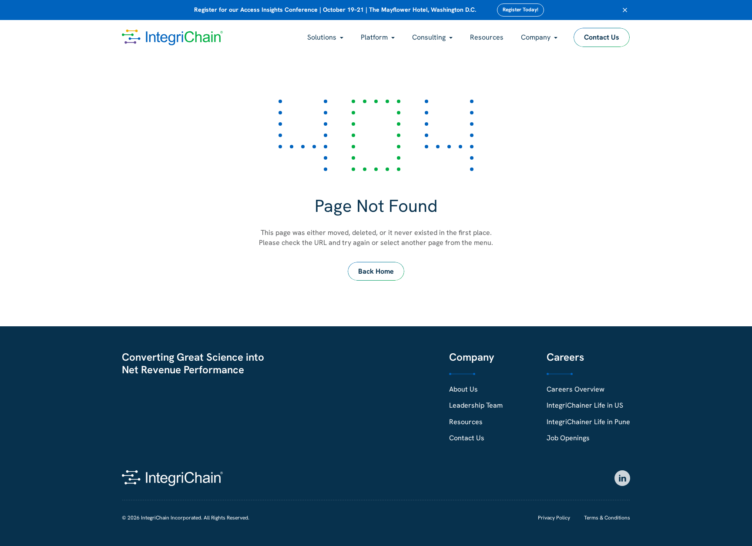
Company (536, 37)
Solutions (321, 37)
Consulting (429, 37)
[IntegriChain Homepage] (172, 37)
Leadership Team (476, 405)
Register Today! (520, 9)
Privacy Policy (554, 517)
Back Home (376, 271)
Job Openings (568, 437)
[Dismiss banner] (625, 10)
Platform (374, 37)
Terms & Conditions (607, 517)
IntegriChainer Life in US (585, 405)
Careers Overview (575, 389)
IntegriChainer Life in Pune (588, 421)
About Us (463, 389)
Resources (487, 37)
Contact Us (601, 37)
